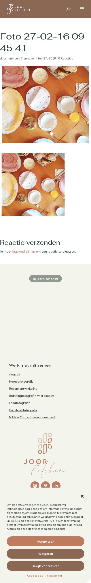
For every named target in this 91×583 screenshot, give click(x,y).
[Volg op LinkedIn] (56, 485)
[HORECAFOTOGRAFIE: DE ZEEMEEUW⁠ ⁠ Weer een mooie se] (64, 312)
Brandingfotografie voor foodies (32, 396)
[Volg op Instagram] (34, 485)
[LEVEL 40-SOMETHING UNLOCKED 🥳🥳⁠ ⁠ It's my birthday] (64, 290)
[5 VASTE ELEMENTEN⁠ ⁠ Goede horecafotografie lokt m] (26, 334)
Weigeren (45, 554)
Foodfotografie (19, 403)
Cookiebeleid (35, 575)
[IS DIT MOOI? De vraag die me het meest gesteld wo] (26, 290)
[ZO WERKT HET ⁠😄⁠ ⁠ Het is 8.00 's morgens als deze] (26, 312)
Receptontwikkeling (23, 389)
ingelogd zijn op (23, 251)
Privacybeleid (54, 575)
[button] (82, 496)
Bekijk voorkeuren (45, 566)
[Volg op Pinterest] (45, 485)
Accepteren (45, 541)
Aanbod (14, 374)
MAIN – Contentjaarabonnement (32, 417)
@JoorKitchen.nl (45, 279)
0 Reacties (65, 58)
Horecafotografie (21, 381)
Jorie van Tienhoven (21, 58)
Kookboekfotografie (23, 410)
